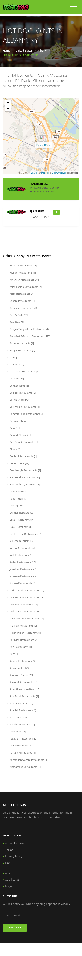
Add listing (12, 879)
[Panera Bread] (42, 137)
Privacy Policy (13, 856)
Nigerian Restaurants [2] (23, 625)
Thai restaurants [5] (20, 745)
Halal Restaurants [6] (21, 527)
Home (6, 50)
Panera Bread (43, 145)
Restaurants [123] (19, 668)
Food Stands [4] (18, 491)
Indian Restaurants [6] (22, 548)
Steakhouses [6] (18, 717)
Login (8, 886)
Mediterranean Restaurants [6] (26, 597)
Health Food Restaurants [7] (25, 534)
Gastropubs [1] (17, 505)
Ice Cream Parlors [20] (21, 541)
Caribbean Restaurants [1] (24, 371)
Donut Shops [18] (19, 463)
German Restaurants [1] (22, 512)
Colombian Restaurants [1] (24, 406)
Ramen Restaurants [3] (22, 661)
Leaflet (34, 172)
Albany (42, 50)
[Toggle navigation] (73, 8)
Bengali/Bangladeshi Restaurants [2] (29, 329)
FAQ (7, 863)
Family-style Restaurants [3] (25, 470)
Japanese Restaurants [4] (23, 576)
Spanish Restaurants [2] (22, 710)
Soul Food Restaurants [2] (24, 696)
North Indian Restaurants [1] (25, 632)
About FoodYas (14, 843)
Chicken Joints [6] (19, 385)
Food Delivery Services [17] (24, 484)
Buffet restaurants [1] (21, 343)
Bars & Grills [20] (18, 315)
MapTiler (45, 172)
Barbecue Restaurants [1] (23, 308)
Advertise (11, 873)
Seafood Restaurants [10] (23, 682)
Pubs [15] (14, 654)
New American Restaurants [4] (26, 618)
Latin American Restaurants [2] (26, 590)
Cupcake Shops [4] (19, 421)
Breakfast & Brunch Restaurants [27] (29, 336)
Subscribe (15, 927)
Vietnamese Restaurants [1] (25, 767)
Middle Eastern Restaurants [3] (26, 611)
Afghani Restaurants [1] (22, 272)
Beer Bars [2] (16, 322)
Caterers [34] (16, 378)
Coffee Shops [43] (19, 399)
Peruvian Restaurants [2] (23, 640)
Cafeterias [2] (16, 364)
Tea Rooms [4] (17, 731)
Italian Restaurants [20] (22, 562)
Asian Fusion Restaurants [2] (25, 287)
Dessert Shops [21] (20, 435)
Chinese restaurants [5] (22, 392)
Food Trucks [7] (18, 498)
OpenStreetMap (59, 172)
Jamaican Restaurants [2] (23, 569)
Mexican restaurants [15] (23, 604)
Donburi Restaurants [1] (23, 456)
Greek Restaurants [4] (21, 519)
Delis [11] (14, 428)
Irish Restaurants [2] (20, 555)
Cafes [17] (14, 357)
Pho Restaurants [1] (20, 646)
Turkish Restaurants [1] (22, 752)
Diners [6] (14, 449)
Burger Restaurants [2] (22, 350)
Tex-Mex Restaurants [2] (23, 738)
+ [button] (8, 102)
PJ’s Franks (37, 211)
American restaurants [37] (24, 279)
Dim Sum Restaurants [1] (23, 442)
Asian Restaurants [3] (21, 293)
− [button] (8, 108)
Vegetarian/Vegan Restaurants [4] (28, 759)
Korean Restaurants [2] (22, 583)
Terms (9, 850)
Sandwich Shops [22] (21, 675)
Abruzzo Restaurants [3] (23, 265)
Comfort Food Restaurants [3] (26, 414)
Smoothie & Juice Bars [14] (24, 689)
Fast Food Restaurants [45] (24, 477)
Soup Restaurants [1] (21, 703)
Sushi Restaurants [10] (22, 724)
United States (24, 50)
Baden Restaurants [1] (22, 301)
